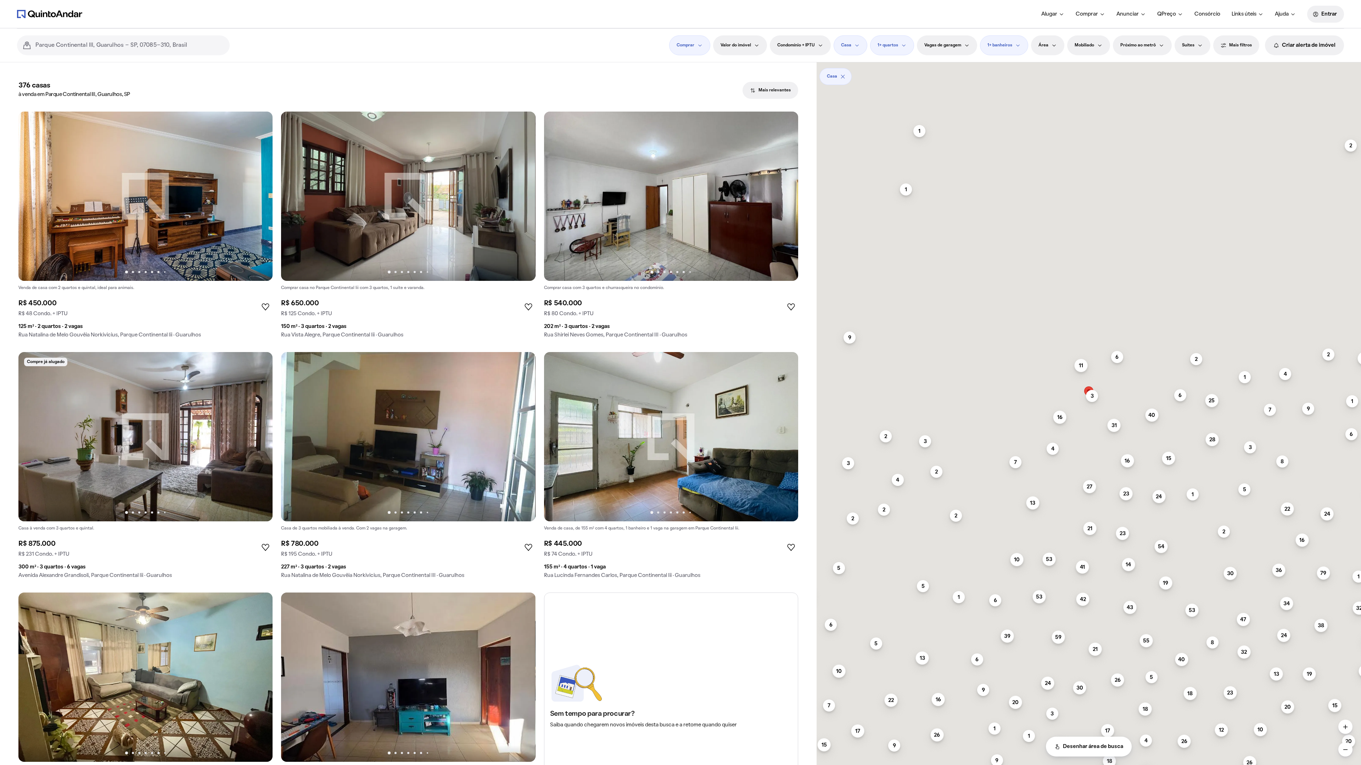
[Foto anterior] (31, 196)
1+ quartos (888, 45)
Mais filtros (1240, 45)
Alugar (1049, 14)
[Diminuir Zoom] (1345, 749)
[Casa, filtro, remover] (842, 76)
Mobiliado (1084, 45)
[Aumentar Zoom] (1345, 727)
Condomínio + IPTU (796, 45)
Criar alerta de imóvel (1308, 45)
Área (1043, 45)
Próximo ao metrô (1138, 45)
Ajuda (1282, 14)
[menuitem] (1053, 14)
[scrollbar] (1089, 73)
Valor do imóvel (736, 45)
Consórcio (1207, 14)
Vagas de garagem (942, 45)
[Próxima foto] (260, 196)
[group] (145, 228)
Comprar (1087, 14)
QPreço (1166, 14)
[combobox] (129, 45)
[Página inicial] (49, 13)
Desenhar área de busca (1093, 746)
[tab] (770, 90)
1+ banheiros (999, 45)
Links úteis (1244, 14)
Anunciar (1127, 14)
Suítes (1188, 45)
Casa (846, 45)
